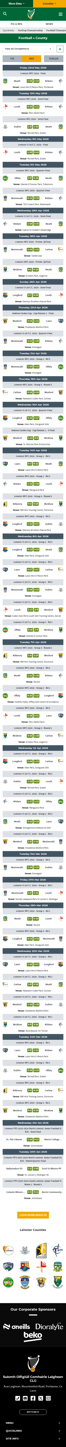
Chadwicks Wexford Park (36, 327)
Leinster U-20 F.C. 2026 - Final (33, 144)
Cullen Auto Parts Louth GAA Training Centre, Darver (36, 615)
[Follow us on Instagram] (48, 1398)
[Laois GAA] (8, 1266)
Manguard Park (36, 489)
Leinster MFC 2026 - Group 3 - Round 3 (33, 384)
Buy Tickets (33, 1412)
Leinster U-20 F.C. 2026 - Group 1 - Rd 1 (33, 885)
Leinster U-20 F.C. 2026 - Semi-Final (33, 216)
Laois (49, 321)
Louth (17, 106)
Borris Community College (51, 1192)
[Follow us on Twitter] (40, 1398)
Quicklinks (14, 1430)
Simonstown (37, 1145)
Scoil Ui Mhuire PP (51, 1168)
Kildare (49, 81)
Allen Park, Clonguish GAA (37, 424)
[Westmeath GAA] (24, 1282)
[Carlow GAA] (8, 1250)
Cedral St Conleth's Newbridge (37, 229)
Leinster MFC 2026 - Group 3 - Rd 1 (33, 1082)
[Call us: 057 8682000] (17, 1398)
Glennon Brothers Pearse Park (37, 301)
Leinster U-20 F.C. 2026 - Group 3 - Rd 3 (33, 622)
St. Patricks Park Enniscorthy (36, 444)
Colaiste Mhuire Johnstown (14, 1192)
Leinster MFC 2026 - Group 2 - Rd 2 (33, 688)
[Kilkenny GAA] (41, 1250)
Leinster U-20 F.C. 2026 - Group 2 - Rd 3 (33, 542)
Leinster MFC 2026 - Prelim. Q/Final (33, 241)
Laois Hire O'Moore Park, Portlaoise (36, 87)
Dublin (17, 126)
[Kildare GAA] (57, 1250)
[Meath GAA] (57, 1266)
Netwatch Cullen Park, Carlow (37, 398)
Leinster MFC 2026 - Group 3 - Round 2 (33, 647)
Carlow (49, 249)
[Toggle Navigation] (60, 14)
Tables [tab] (53, 58)
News (49, 24)
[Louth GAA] (41, 1267)
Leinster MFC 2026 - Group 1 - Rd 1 (33, 911)
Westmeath (17, 198)
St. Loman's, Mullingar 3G (37, 1174)
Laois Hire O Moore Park (36, 469)
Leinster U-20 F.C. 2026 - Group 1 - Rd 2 (33, 773)
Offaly (17, 178)
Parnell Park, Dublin (36, 132)
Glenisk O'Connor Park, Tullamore (37, 184)
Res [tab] (31, 58)
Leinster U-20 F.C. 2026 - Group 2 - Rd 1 (33, 956)
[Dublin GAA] (24, 1250)
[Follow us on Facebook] (33, 1398)
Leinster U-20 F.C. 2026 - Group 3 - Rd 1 (33, 1016)
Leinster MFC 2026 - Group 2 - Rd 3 (33, 359)
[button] (60, 49)
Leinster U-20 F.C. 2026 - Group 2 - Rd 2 (33, 753)
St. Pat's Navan (14, 1139)
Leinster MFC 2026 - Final (33, 73)
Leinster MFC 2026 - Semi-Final (33, 99)
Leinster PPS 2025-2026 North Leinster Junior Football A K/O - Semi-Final (33, 1130)
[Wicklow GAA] (57, 1282)
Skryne (36, 681)
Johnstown (37, 1198)
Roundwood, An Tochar (37, 1030)
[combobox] (28, 49)
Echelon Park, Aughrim (37, 275)
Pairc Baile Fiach (37, 112)
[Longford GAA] (24, 1267)
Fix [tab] (12, 58)
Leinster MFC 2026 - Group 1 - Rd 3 (33, 456)
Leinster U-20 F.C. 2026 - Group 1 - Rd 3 (33, 582)
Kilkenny (17, 504)
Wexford (17, 321)
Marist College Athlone (51, 1139)
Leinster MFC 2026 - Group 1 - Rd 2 (33, 668)
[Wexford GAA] (41, 1282)
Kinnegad (36, 347)
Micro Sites (15, 4)
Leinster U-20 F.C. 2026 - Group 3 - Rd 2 (33, 793)
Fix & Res (16, 24)
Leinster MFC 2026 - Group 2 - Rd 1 (33, 931)
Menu (10, 1423)
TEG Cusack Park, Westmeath (37, 204)
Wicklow (17, 269)
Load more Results (33, 1215)
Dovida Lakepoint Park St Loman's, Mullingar (36, 899)
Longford (17, 295)
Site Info (12, 1438)
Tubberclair (36, 255)
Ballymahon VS (14, 1168)
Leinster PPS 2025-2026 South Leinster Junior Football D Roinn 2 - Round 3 (33, 1182)
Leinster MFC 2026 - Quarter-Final (33, 170)
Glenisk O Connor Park (36, 635)
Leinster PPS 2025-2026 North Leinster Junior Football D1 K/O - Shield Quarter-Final (33, 1159)
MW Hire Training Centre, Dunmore (36, 510)
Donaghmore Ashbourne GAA (37, 827)
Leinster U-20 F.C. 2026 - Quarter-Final (33, 333)
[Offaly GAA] (8, 1282)
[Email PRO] (25, 1398)
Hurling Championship (30, 30)
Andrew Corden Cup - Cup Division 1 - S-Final (33, 430)
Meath (17, 81)
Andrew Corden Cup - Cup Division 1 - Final (33, 313)
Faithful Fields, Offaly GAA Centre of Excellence (37, 701)
